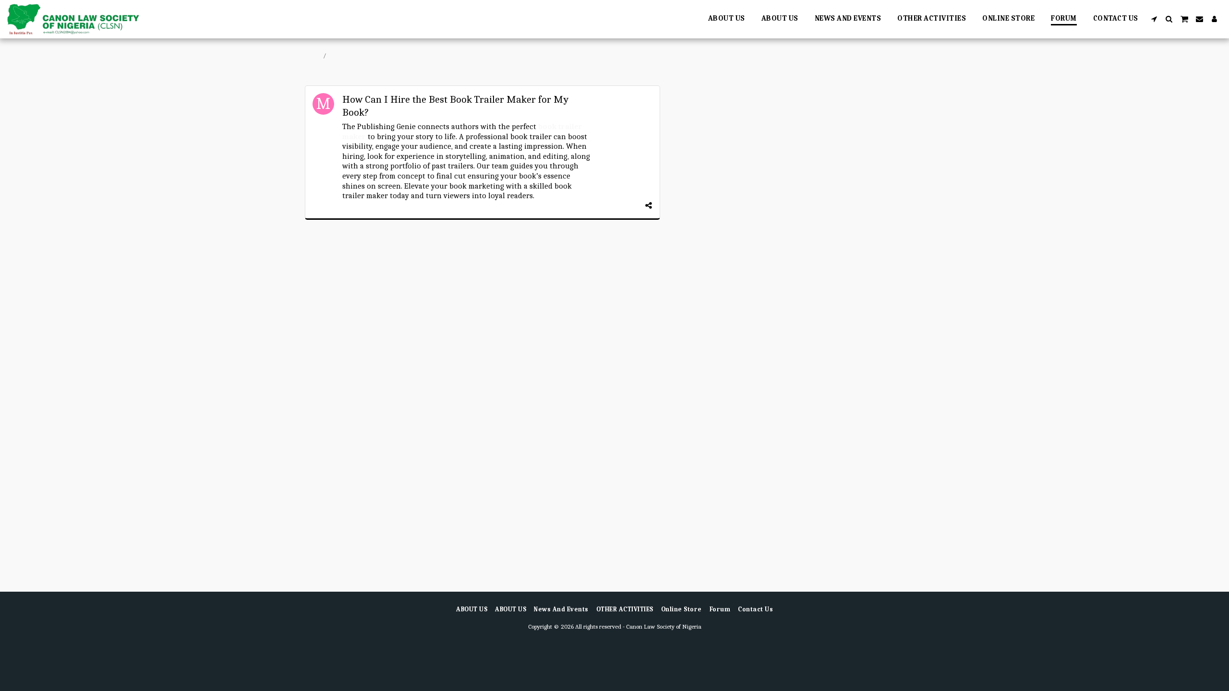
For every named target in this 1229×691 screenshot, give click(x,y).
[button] (1154, 19)
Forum (338, 55)
